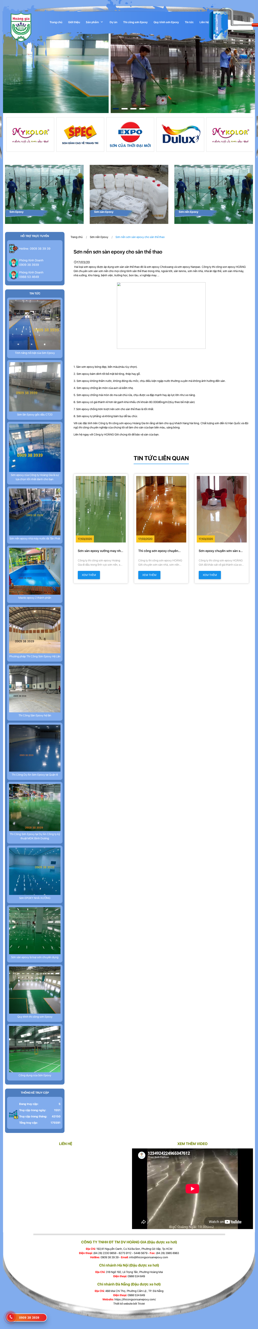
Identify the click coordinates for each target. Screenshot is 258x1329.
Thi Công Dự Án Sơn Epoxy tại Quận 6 (35, 774)
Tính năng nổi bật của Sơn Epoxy (35, 352)
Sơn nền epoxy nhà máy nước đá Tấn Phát (34, 538)
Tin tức (189, 22)
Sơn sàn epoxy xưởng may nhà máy (100, 551)
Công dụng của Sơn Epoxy (35, 1075)
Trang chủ (56, 22)
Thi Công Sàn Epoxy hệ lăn (35, 715)
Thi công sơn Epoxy (135, 22)
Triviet (141, 1303)
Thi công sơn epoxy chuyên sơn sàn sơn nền (158, 551)
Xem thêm (89, 575)
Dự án (113, 22)
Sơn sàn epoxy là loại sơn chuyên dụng (34, 957)
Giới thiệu (74, 22)
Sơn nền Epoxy (188, 211)
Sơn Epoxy (16, 211)
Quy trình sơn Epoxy (166, 22)
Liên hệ (204, 22)
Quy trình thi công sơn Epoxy (34, 1016)
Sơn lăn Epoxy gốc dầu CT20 (34, 414)
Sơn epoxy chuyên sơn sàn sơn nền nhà (221, 551)
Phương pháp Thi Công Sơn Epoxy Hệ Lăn (34, 656)
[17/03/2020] (101, 509)
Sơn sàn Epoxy (103, 211)
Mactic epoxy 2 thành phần (34, 597)
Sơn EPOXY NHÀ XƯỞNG (34, 898)
